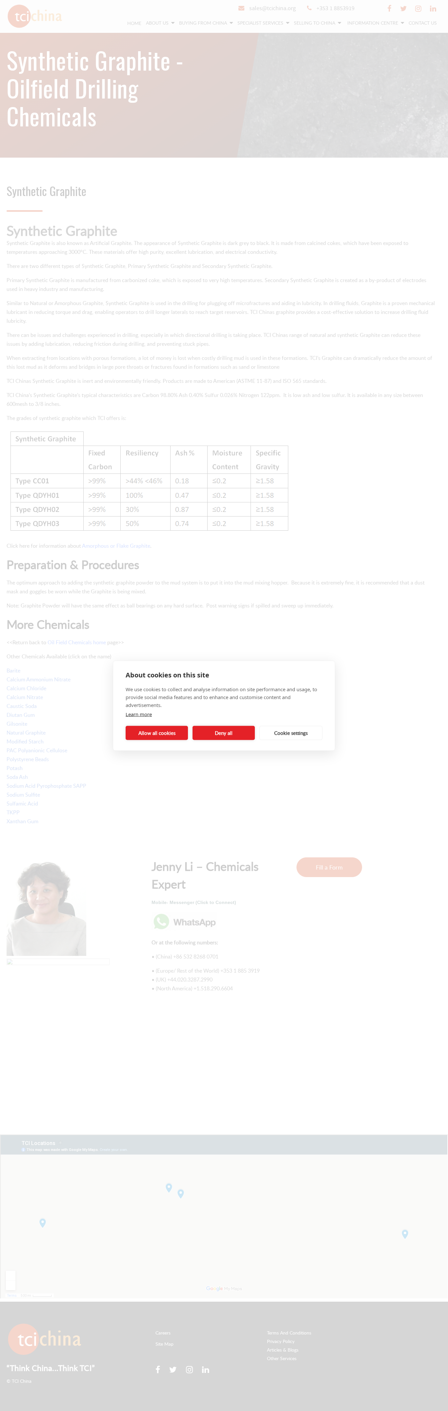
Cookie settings (291, 733)
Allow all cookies (156, 733)
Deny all (224, 733)
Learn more (139, 714)
